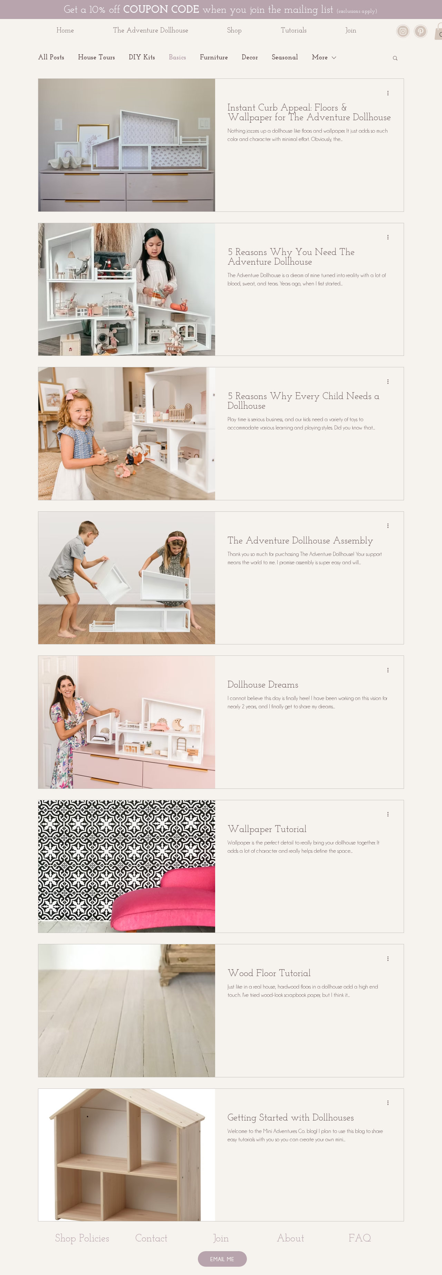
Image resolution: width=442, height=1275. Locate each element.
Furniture (214, 57)
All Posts (51, 57)
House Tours (96, 57)
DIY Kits (142, 57)
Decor (250, 57)
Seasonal (285, 57)
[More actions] (390, 93)
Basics (177, 57)
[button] (249, 31)
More (320, 57)
